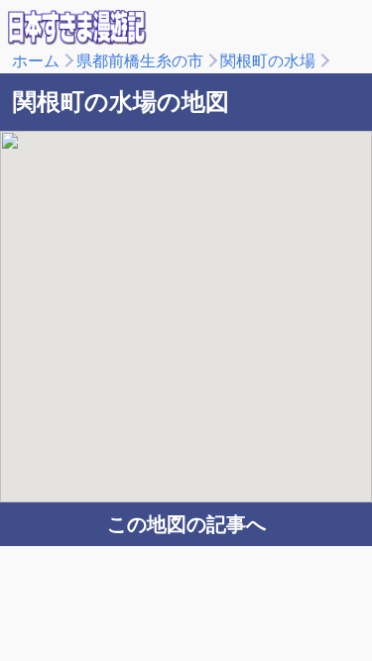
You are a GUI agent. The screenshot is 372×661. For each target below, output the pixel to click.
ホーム (36, 61)
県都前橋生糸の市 (139, 61)
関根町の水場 (267, 61)
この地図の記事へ (186, 524)
